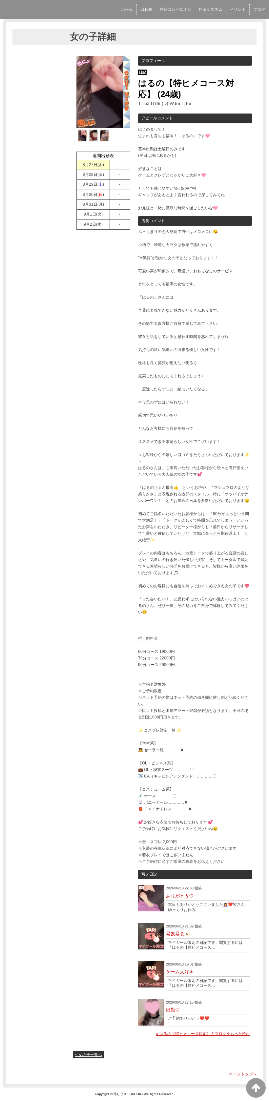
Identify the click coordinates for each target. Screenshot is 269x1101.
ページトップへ (243, 1074)
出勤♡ (173, 1009)
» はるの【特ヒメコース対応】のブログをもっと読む (203, 1033)
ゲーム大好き (180, 971)
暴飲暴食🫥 (178, 933)
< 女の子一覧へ (88, 1054)
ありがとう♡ (180, 896)
